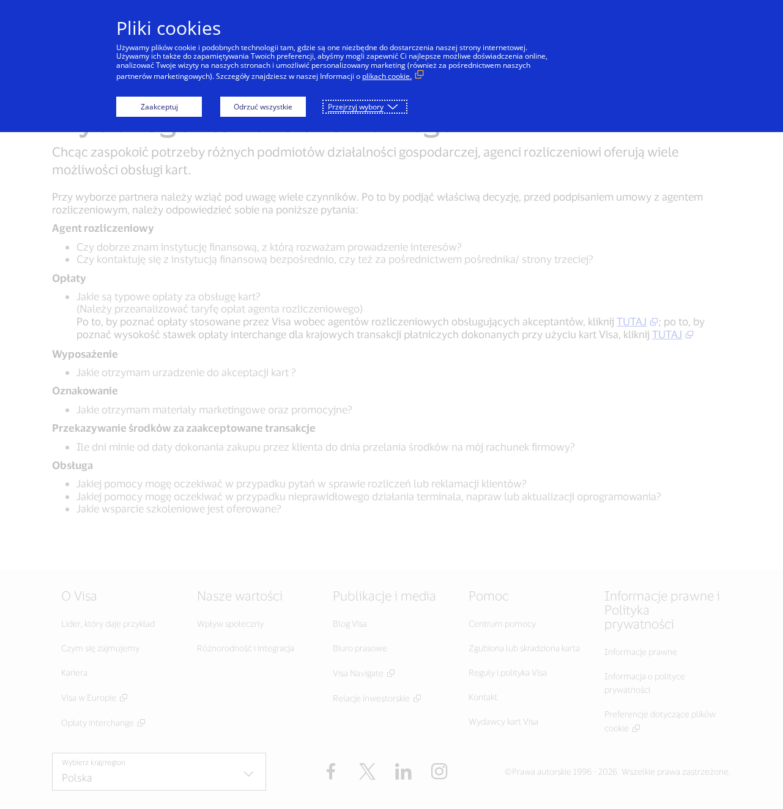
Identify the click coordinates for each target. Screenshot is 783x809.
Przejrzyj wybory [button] (356, 107)
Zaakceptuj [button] (159, 107)
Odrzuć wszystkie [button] (263, 107)
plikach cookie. (387, 76)
